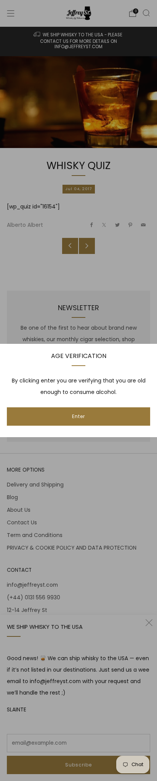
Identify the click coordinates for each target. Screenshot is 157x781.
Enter (78, 416)
